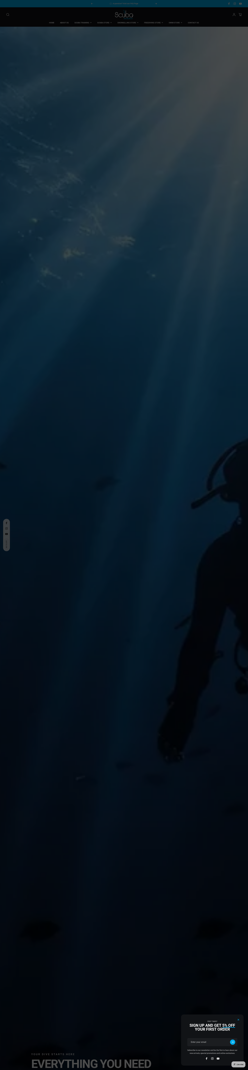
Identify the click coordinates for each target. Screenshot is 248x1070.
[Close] (238, 1020)
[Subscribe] (232, 1042)
